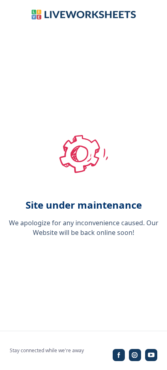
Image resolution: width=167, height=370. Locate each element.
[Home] (84, 14)
